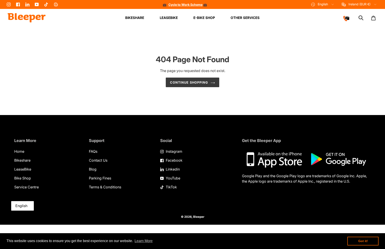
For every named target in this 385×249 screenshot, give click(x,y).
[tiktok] (46, 4)
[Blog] (55, 4)
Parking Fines (100, 178)
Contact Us (98, 160)
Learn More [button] (144, 241)
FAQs (93, 151)
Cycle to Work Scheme (185, 4)
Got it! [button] (363, 241)
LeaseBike (22, 169)
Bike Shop (22, 178)
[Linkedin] (27, 4)
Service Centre (26, 187)
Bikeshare (22, 160)
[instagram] (9, 4)
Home (19, 151)
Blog (92, 169)
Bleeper (198, 216)
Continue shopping (189, 82)
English (323, 4)
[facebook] (18, 4)
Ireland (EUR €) (359, 4)
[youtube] (37, 4)
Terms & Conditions (105, 187)
